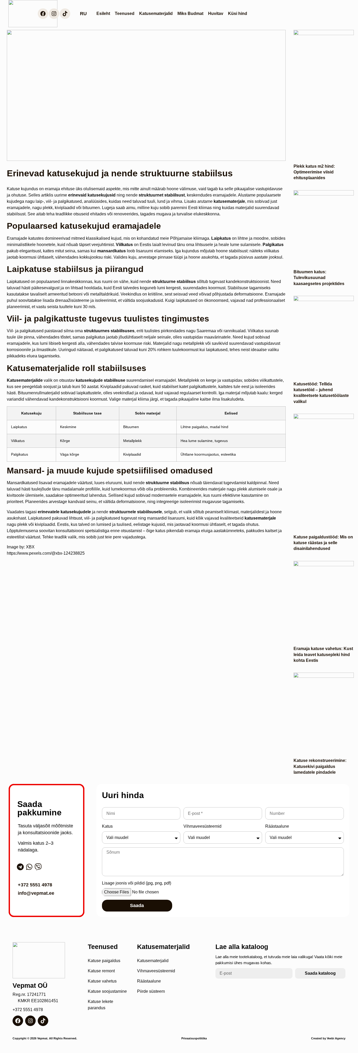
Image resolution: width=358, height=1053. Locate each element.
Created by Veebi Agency (328, 1038)
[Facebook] (43, 13)
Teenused (124, 13)
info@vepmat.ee (36, 893)
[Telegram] (20, 866)
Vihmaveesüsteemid (202, 826)
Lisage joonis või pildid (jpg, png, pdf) (136, 883)
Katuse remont (101, 971)
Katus (107, 826)
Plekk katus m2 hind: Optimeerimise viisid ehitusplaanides (314, 172)
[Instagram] (54, 13)
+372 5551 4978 (35, 884)
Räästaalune (277, 826)
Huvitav (215, 13)
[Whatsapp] (29, 866)
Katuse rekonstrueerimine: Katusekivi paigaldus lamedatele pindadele (320, 766)
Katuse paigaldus (104, 960)
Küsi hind (237, 13)
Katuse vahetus (102, 981)
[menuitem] (83, 14)
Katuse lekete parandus (100, 1004)
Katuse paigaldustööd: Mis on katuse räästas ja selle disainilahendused (323, 543)
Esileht (103, 13)
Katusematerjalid (156, 13)
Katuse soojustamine (107, 991)
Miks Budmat (190, 13)
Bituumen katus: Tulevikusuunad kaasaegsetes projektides (319, 278)
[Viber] (38, 866)
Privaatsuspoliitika (194, 1038)
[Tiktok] (65, 13)
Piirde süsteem (151, 991)
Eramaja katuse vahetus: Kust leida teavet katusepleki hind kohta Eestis (323, 654)
